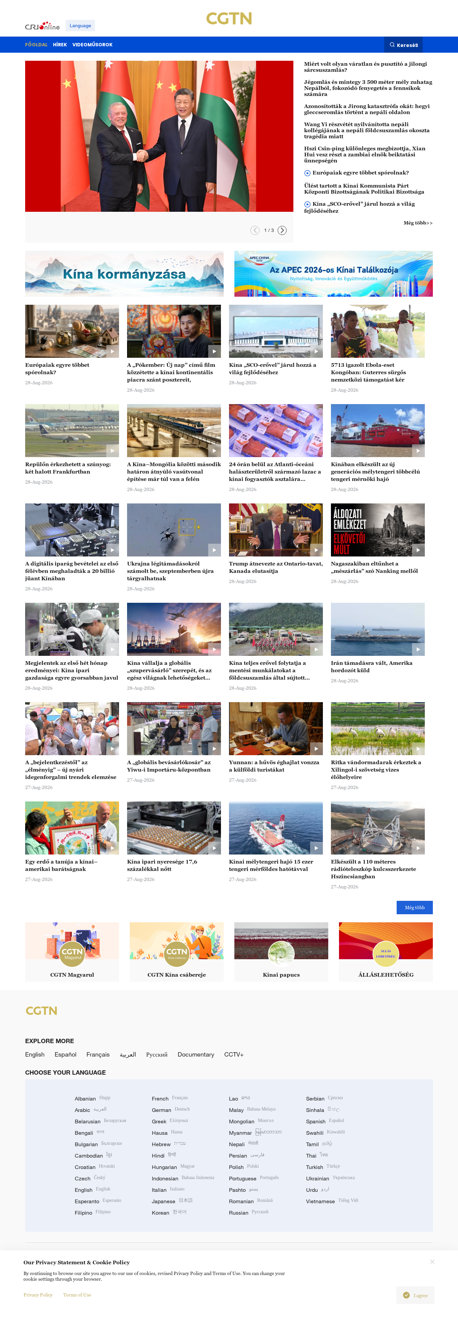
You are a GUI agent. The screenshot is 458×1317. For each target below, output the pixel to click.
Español (65, 1054)
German (171, 1110)
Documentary (196, 1054)
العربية (128, 1054)
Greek (170, 1121)
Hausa (167, 1132)
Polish (244, 1167)
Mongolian (251, 1121)
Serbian (324, 1098)
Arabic (91, 1110)
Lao (239, 1098)
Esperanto (98, 1201)
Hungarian (173, 1167)
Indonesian (183, 1178)
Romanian (251, 1201)
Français (98, 1054)
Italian (168, 1189)
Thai (317, 1155)
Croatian (95, 1167)
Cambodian (93, 1155)
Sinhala (323, 1110)
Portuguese (254, 1178)
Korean (169, 1212)
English (35, 1054)
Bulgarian (98, 1144)
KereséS (407, 45)
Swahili (325, 1132)
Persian (247, 1155)
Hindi (164, 1155)
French (170, 1098)
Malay (252, 1110)
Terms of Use (77, 1295)
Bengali (89, 1132)
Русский (157, 1054)
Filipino (93, 1212)
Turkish (323, 1167)
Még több (415, 907)
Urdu (317, 1189)
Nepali (243, 1144)
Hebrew (169, 1144)
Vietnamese (332, 1201)
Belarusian (100, 1121)
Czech (90, 1178)
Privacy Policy (38, 1295)
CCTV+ (234, 1054)
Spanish (325, 1121)
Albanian (92, 1098)
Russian (249, 1212)
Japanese (172, 1201)
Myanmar (255, 1132)
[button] (255, 230)
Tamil (319, 1144)
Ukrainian (330, 1178)
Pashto (243, 1189)
